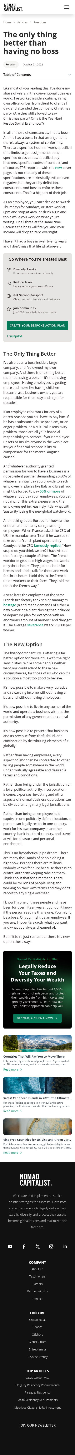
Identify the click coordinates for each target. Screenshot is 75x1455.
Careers (37, 1284)
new (58, 167)
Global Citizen (37, 1342)
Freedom (40, 22)
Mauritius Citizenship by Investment (37, 1407)
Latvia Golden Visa (37, 1378)
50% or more (50, 491)
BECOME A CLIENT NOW (35, 1018)
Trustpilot (14, 336)
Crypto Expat (37, 1320)
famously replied (47, 545)
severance (35, 625)
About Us (37, 1269)
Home (7, 22)
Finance (37, 1327)
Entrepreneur (37, 1349)
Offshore (37, 1334)
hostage (10, 605)
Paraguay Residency (37, 1392)
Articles (22, 22)
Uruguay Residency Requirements (37, 1385)
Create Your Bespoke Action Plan (37, 325)
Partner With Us (37, 1291)
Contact (37, 1299)
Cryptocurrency (38, 1357)
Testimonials (37, 1276)
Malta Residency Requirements (38, 1400)
